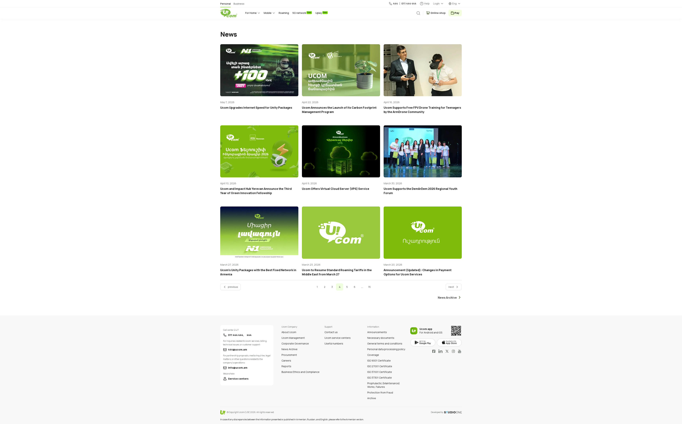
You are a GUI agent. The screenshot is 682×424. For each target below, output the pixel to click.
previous (233, 287)
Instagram (453, 351)
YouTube (459, 351)
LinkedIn (440, 351)
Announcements (377, 332)
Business (239, 3)
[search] (418, 13)
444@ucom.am (237, 349)
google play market (422, 343)
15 (369, 287)
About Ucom (289, 332)
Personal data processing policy (386, 349)
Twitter (447, 351)
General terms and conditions (384, 343)
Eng (454, 3)
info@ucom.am (237, 367)
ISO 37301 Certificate (379, 377)
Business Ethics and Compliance (301, 372)
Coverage (373, 355)
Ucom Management (293, 337)
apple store (449, 343)
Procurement (289, 355)
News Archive (289, 349)
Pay (456, 13)
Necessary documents (380, 337)
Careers (286, 360)
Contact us (331, 332)
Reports (286, 366)
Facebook (433, 351)
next (451, 287)
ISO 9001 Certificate (379, 360)
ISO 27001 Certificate (379, 366)
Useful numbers (333, 343)
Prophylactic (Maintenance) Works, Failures (383, 385)
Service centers (238, 378)
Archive (371, 398)
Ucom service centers (337, 337)
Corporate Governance (295, 343)
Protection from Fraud (380, 392)
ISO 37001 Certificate (379, 372)
